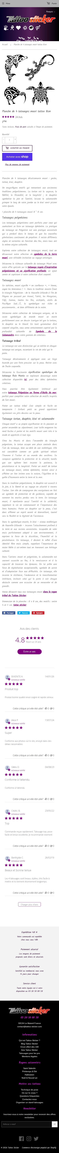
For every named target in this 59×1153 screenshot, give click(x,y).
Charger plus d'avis (29, 904)
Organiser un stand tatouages (29, 1102)
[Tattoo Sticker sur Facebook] (21, 1140)
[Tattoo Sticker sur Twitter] (36, 1140)
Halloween (29, 1075)
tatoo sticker (19, 605)
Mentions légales (29, 1056)
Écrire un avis (29, 651)
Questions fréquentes (29, 1096)
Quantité (5, 134)
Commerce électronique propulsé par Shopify (39, 1147)
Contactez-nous (29, 1099)
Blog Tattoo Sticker (29, 1044)
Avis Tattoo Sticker (29, 1050)
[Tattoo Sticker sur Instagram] (28, 1140)
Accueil (5, 44)
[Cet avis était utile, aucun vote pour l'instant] (46, 708)
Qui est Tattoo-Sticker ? (29, 1040)
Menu (8, 3)
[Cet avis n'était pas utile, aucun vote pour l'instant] (51, 708)
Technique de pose (29, 1090)
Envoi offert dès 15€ (29, 1047)
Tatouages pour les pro (29, 1053)
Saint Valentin (29, 1068)
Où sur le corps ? (29, 1093)
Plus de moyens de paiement (17, 164)
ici (25, 379)
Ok (55, 1124)
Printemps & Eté (29, 1071)
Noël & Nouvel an (29, 1078)
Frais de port (20, 126)
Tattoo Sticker (13, 1147)
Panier (54, 3)
